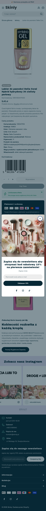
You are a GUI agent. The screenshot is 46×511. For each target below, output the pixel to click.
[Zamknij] (40, 219)
